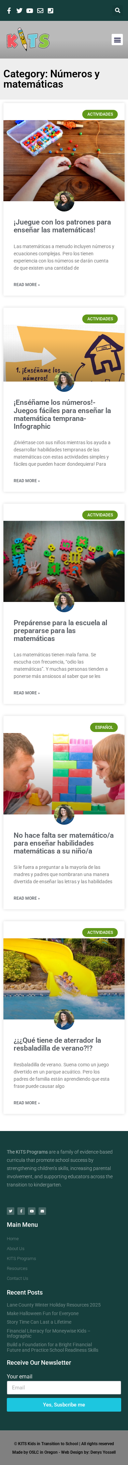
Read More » (27, 284)
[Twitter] (10, 1211)
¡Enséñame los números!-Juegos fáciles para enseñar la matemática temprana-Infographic (62, 414)
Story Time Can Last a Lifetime (39, 1322)
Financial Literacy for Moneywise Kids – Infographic (48, 1333)
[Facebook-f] (21, 1211)
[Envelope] (42, 1211)
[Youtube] (31, 1211)
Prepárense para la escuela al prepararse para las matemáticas (60, 631)
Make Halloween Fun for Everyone (43, 1313)
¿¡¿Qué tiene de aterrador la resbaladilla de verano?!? (57, 1044)
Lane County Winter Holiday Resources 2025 (54, 1305)
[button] (117, 10)
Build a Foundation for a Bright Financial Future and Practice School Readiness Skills (52, 1347)
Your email (19, 1376)
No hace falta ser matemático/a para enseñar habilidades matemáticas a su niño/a (64, 843)
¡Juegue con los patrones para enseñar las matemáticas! (62, 226)
